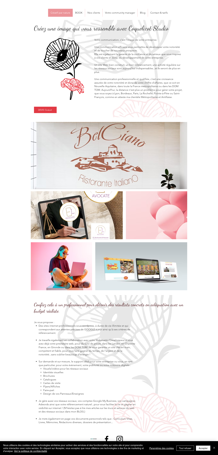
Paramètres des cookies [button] (161, 448)
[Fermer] (214, 448)
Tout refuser (185, 448)
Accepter (203, 448)
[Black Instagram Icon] (119, 439)
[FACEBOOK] (106, 439)
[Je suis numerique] (93, 439)
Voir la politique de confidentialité (30, 451)
